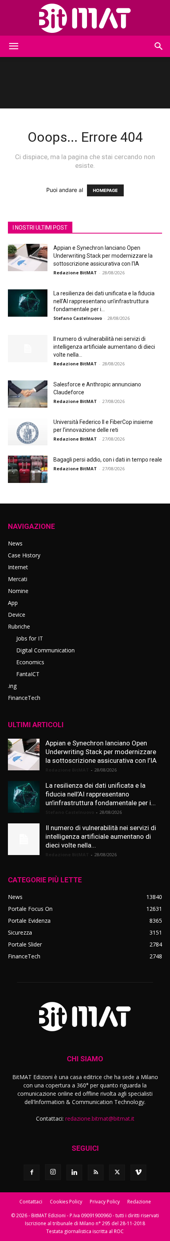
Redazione (139, 1201)
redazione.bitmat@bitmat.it (99, 1118)
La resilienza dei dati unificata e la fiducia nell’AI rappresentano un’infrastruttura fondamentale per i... (104, 301)
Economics (30, 662)
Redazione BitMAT (75, 273)
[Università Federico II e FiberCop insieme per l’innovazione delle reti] (27, 431)
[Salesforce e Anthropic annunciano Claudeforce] (27, 394)
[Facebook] (32, 1172)
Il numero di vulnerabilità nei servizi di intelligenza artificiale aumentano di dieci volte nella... (104, 347)
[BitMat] (85, 18)
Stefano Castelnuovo (77, 318)
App (13, 602)
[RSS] (96, 1172)
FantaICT (28, 674)
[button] (13, 46)
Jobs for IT (29, 638)
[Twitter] (117, 1172)
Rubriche (19, 626)
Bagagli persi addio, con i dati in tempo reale (107, 459)
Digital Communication (45, 650)
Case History (24, 555)
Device (16, 614)
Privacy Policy (105, 1201)
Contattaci (30, 1201)
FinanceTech (24, 697)
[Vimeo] (138, 1172)
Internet (18, 567)
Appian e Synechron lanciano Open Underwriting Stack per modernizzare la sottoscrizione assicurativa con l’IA (103, 256)
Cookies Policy (66, 1201)
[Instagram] (53, 1172)
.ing (12, 686)
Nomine (18, 591)
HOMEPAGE (105, 190)
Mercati (17, 579)
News (15, 543)
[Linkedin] (74, 1172)
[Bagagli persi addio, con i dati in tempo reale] (27, 469)
